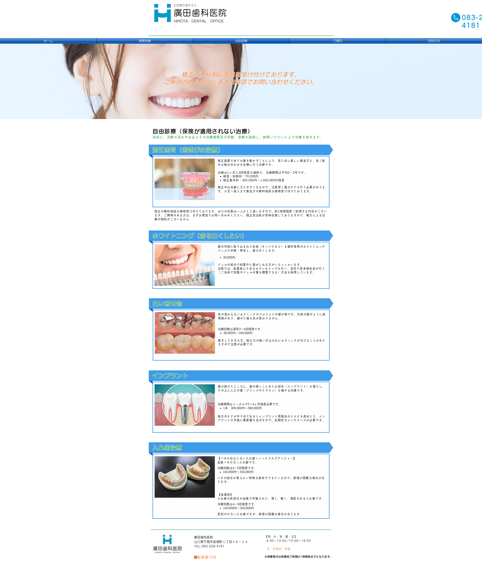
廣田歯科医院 (200, 12)
